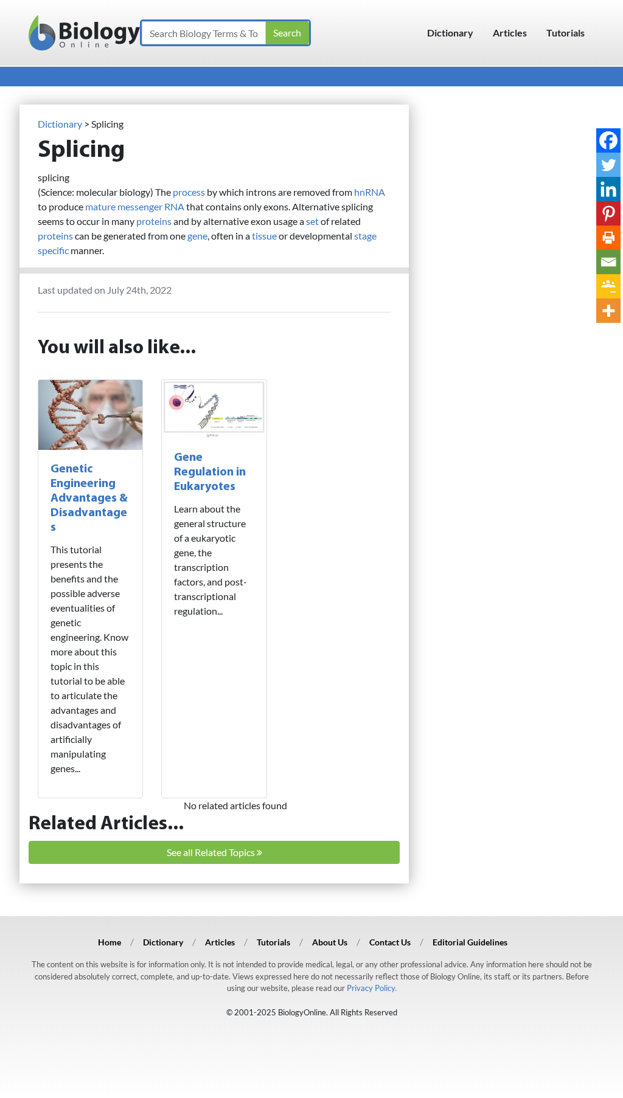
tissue (264, 235)
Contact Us (390, 942)
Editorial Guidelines (470, 942)
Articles (510, 32)
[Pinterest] (608, 213)
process (189, 192)
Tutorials (565, 32)
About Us (329, 942)
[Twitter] (608, 165)
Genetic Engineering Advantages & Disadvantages (89, 498)
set (312, 221)
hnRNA (369, 192)
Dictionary (450, 32)
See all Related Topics (212, 852)
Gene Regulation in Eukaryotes (210, 472)
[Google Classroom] (608, 286)
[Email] (608, 262)
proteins (154, 221)
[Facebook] (608, 140)
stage (365, 235)
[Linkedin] (608, 189)
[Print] (608, 238)
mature (100, 206)
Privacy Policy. (372, 988)
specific (53, 250)
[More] (608, 311)
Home (109, 942)
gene (197, 235)
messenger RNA (150, 206)
